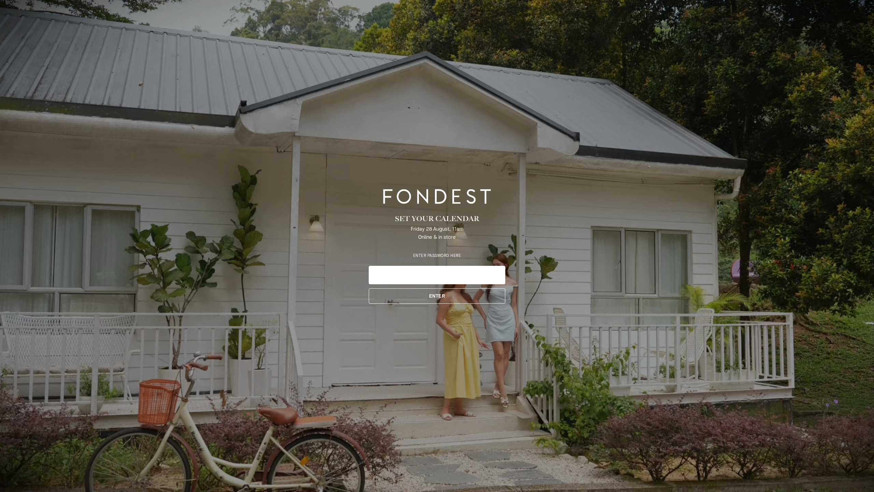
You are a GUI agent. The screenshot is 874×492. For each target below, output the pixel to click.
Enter (437, 296)
